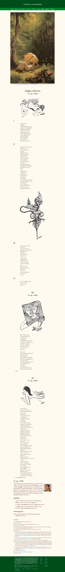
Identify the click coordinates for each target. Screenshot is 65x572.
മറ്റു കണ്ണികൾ (46, 565)
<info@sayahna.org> (20, 566)
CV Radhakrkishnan (32, 545)
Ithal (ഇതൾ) (17, 543)
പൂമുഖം (12, 9)
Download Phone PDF (17, 553)
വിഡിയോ (33, 9)
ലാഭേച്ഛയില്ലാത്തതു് (17, 570)
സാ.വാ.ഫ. (28, 9)
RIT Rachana (36, 547)
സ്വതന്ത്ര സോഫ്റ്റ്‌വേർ (25, 568)
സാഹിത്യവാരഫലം (46, 559)
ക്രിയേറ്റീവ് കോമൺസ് (24, 561)
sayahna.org (29, 566)
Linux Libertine (48, 548)
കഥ (20, 9)
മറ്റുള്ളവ (42, 9)
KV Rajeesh (23, 550)
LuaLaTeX (28, 544)
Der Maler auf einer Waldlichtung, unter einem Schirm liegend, (26, 84)
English (52, 9)
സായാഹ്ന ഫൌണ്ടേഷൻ (18, 557)
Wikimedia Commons (26, 538)
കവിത (23, 9)
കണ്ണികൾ (47, 9)
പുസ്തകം (38, 9)
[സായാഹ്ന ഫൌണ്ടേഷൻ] (32, 4)
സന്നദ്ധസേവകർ (34, 568)
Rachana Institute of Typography (27, 548)
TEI (35, 543)
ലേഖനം (16, 9)
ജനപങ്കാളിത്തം (16, 568)
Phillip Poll (21, 549)
